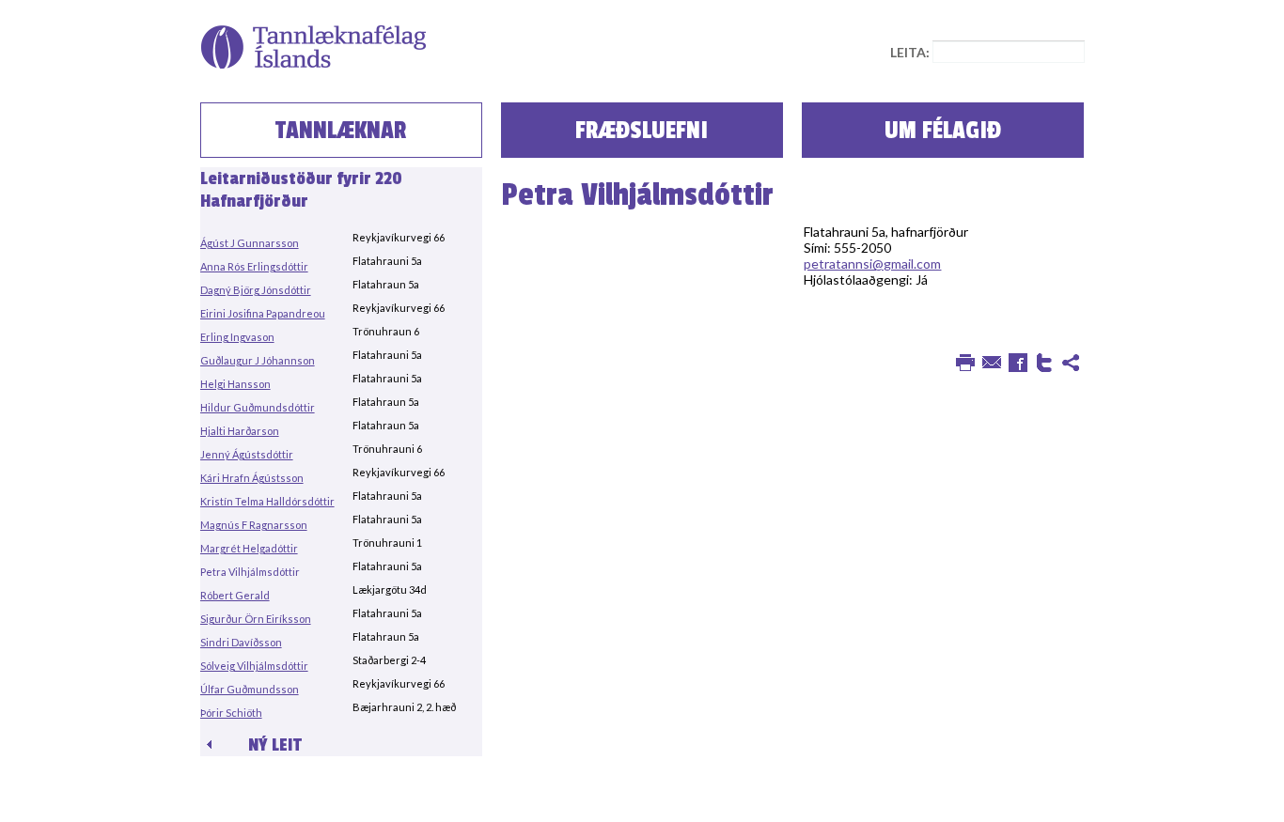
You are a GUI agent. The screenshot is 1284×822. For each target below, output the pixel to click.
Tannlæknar (340, 130)
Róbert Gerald (235, 595)
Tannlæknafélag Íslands (313, 47)
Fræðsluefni (641, 130)
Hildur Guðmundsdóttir (257, 407)
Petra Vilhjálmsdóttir (250, 572)
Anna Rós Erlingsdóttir (254, 266)
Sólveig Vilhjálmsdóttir (254, 665)
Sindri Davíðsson (241, 642)
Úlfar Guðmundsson (249, 689)
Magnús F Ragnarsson (253, 525)
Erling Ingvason (237, 337)
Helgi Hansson (235, 384)
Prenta (965, 362)
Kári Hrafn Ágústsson (252, 478)
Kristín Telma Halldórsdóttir (267, 501)
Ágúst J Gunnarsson (249, 243)
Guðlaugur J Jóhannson (257, 360)
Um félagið (943, 130)
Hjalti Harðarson (239, 431)
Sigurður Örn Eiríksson (255, 619)
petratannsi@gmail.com (872, 263)
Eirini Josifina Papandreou (262, 313)
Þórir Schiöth (231, 712)
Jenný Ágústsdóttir (246, 454)
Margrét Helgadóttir (249, 548)
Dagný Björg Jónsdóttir (255, 290)
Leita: (910, 52)
